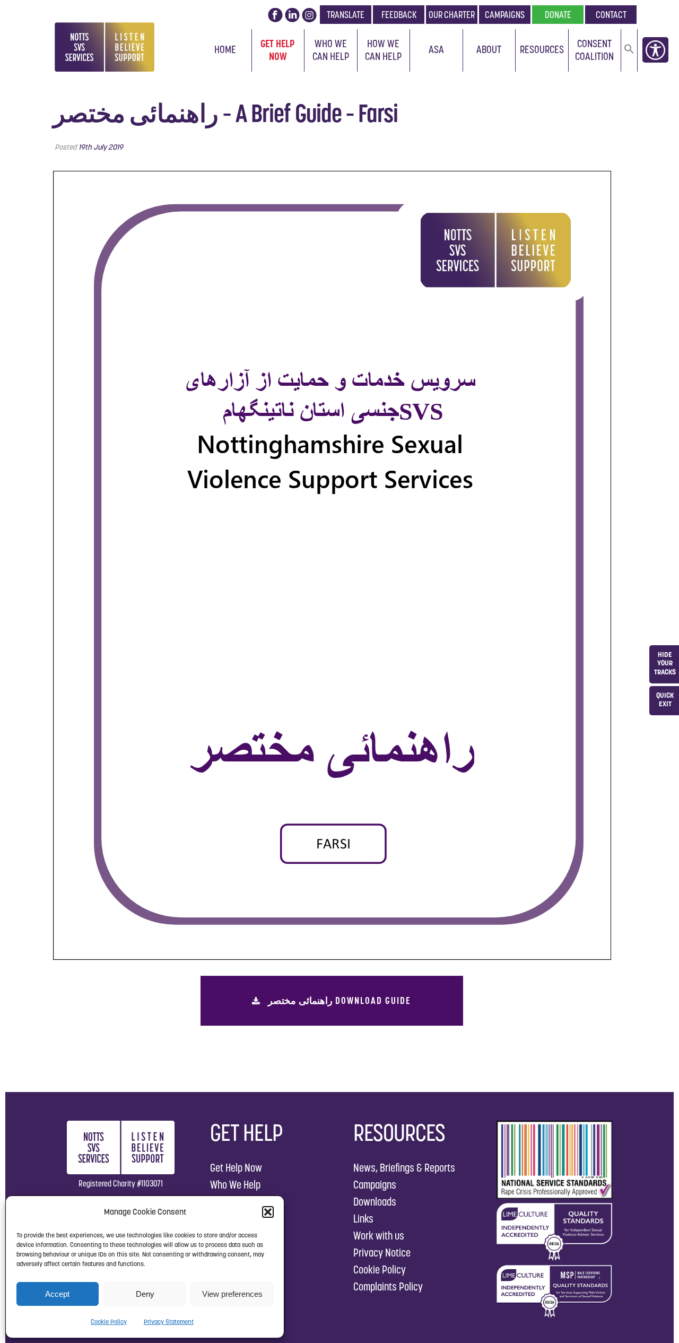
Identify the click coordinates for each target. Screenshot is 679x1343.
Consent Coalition (594, 50)
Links (363, 1218)
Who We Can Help (330, 50)
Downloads (374, 1201)
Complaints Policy (388, 1286)
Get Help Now (277, 50)
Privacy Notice (382, 1252)
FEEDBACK (398, 14)
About (488, 49)
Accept (57, 1293)
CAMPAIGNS (505, 14)
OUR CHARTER (452, 14)
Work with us (378, 1235)
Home (225, 49)
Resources (542, 49)
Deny (145, 1293)
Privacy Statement (169, 1321)
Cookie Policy (109, 1321)
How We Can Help (383, 50)
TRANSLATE (345, 14)
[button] (268, 1212)
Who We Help (235, 1184)
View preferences (232, 1293)
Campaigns (374, 1184)
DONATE (558, 14)
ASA (436, 49)
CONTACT (611, 14)
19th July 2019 (101, 147)
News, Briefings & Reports (404, 1167)
